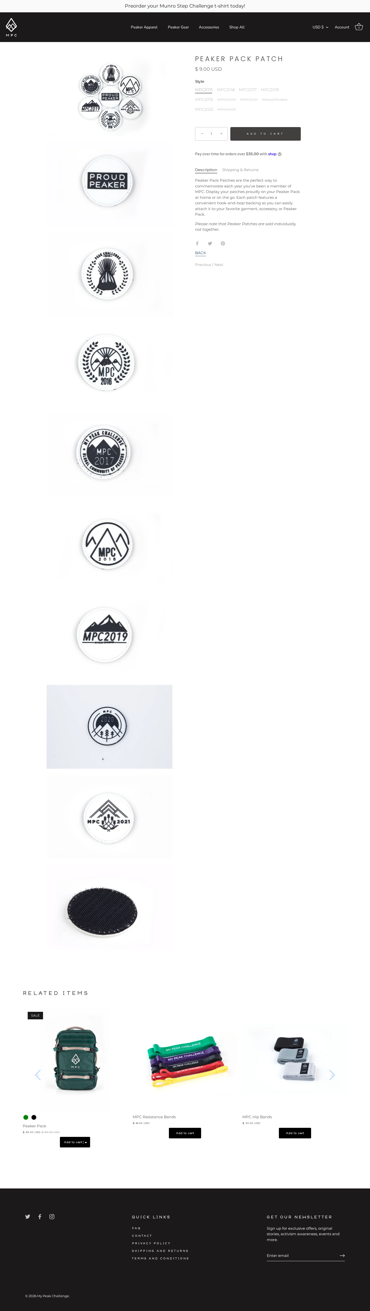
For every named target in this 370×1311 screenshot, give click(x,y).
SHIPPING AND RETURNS (160, 1251)
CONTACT (142, 1236)
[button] (38, 1075)
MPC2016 (226, 90)
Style (199, 81)
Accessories (209, 27)
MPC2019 (204, 99)
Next (218, 264)
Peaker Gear (178, 27)
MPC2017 (247, 90)
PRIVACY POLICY (151, 1243)
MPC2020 (226, 99)
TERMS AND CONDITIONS (160, 1258)
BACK (200, 252)
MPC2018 (270, 90)
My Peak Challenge (53, 1296)
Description (206, 169)
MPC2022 (204, 109)
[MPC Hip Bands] (294, 1059)
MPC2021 (249, 99)
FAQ (136, 1228)
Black (34, 1117)
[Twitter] (27, 1216)
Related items (56, 993)
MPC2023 (226, 109)
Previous (203, 264)
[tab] (208, 170)
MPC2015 (204, 90)
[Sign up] (342, 1255)
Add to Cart (265, 133)
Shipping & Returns (240, 169)
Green (26, 1117)
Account (342, 27)
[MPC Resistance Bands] (185, 1059)
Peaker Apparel (144, 27)
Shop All (237, 27)
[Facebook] (39, 1216)
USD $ (318, 27)
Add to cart (185, 1133)
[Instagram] (51, 1216)
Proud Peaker (275, 99)
